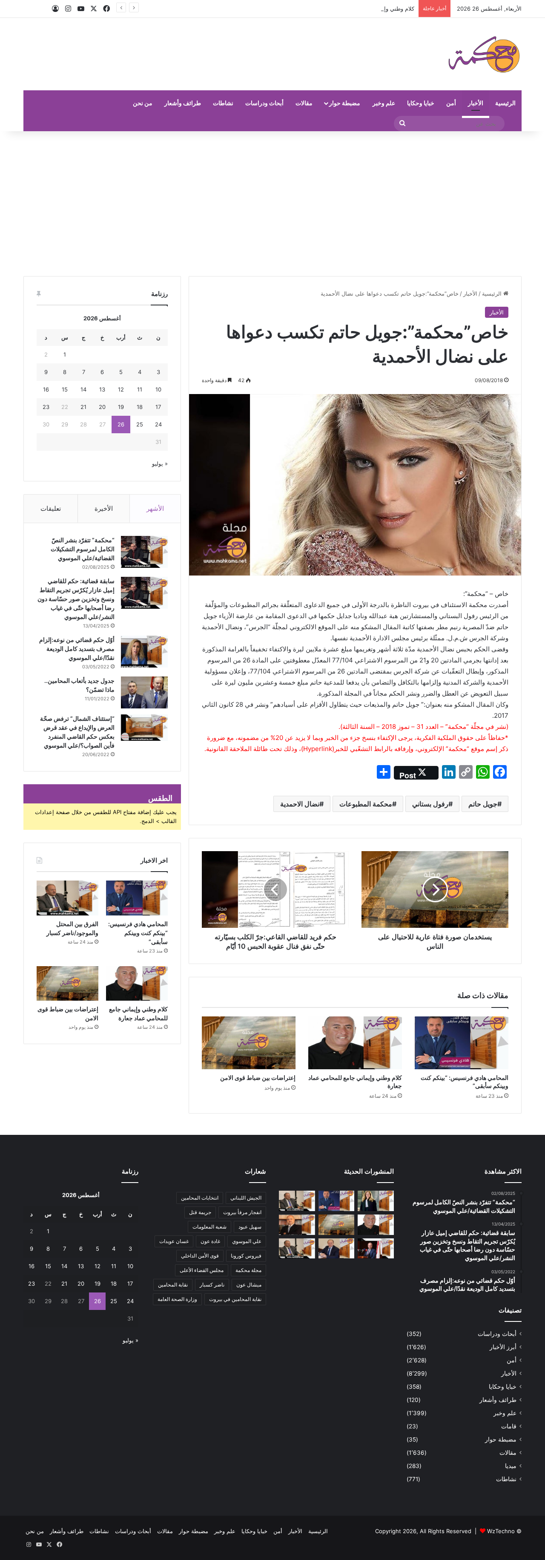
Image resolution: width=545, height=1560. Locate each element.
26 (121, 424)
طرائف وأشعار (182, 102)
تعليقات (50, 508)
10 (158, 389)
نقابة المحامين (173, 1284)
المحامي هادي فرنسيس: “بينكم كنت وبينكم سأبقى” (138, 932)
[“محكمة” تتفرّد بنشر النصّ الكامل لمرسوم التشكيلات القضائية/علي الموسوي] (144, 552)
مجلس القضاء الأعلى (202, 1270)
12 (121, 389)
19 (121, 406)
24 (158, 424)
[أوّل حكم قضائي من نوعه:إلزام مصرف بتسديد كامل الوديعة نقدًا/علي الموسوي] (144, 652)
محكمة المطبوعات (365, 804)
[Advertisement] (272, 203)
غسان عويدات (174, 1241)
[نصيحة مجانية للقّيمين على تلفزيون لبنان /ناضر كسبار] (297, 1248)
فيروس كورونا (246, 1255)
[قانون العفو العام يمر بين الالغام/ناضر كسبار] (336, 1248)
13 (102, 389)
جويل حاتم (482, 804)
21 (83, 406)
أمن (451, 102)
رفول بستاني (430, 804)
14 (83, 389)
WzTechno (501, 1531)
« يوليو (160, 463)
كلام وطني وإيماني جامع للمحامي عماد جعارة (361, 8)
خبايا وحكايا (420, 102)
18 (140, 406)
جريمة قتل (200, 1212)
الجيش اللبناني (245, 1197)
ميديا (510, 1465)
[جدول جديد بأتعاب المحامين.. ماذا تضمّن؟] (144, 692)
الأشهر (155, 508)
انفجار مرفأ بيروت (242, 1212)
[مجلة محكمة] (484, 54)
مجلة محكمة (248, 1270)
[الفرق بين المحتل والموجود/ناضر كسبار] (67, 898)
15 (65, 389)
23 (46, 406)
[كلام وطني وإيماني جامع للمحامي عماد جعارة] (355, 1042)
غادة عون (210, 1241)
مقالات (304, 102)
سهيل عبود (249, 1226)
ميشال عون (248, 1284)
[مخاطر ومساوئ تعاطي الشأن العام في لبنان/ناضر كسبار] (376, 1248)
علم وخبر (384, 102)
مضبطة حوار (344, 102)
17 (158, 406)
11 (139, 389)
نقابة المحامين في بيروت (235, 1299)
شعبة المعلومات (209, 1226)
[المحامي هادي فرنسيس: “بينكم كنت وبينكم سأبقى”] (461, 1042)
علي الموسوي (246, 1241)
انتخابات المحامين (199, 1197)
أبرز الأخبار (503, 1347)
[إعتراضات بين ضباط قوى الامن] (248, 1042)
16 (46, 389)
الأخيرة (104, 508)
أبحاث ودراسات (264, 102)
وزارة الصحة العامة (177, 1299)
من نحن (142, 102)
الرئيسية (505, 102)
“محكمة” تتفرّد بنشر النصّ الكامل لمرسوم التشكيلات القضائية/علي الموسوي (83, 548)
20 (102, 406)
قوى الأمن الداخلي (200, 1255)
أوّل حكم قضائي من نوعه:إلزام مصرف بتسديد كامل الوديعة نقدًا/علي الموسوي (77, 648)
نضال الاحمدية (299, 804)
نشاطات (223, 102)
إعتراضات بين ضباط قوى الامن (257, 1077)
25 (139, 424)
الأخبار (475, 102)
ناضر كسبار (212, 1284)
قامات (508, 1426)
